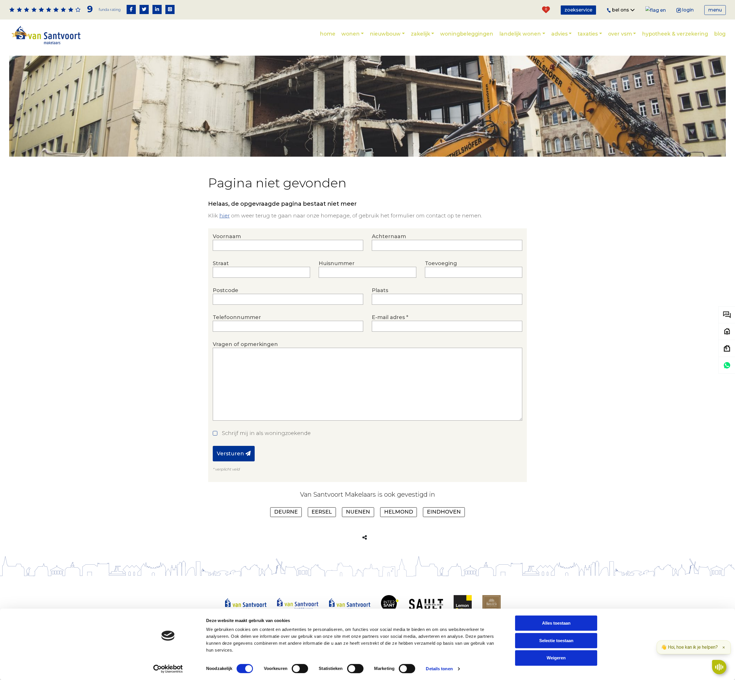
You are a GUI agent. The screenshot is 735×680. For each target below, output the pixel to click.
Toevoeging (441, 263)
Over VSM (620, 34)
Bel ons (621, 10)
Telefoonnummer (237, 317)
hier (224, 216)
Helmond (398, 512)
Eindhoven (444, 512)
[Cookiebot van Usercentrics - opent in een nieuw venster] (168, 669)
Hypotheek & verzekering (675, 34)
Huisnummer (337, 263)
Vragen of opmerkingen (245, 344)
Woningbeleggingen (466, 34)
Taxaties (588, 34)
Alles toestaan (556, 623)
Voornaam (227, 236)
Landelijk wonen (520, 34)
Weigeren (556, 658)
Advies (559, 34)
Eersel (322, 512)
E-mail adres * (390, 317)
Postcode (225, 290)
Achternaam (389, 236)
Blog (720, 34)
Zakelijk (420, 34)
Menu (715, 10)
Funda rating (110, 9)
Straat (221, 263)
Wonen (350, 34)
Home (327, 34)
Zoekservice (578, 10)
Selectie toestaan (556, 640)
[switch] (300, 668)
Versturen (231, 453)
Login (688, 10)
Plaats (380, 290)
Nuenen (358, 512)
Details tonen (439, 668)
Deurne (286, 512)
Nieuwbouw (385, 34)
